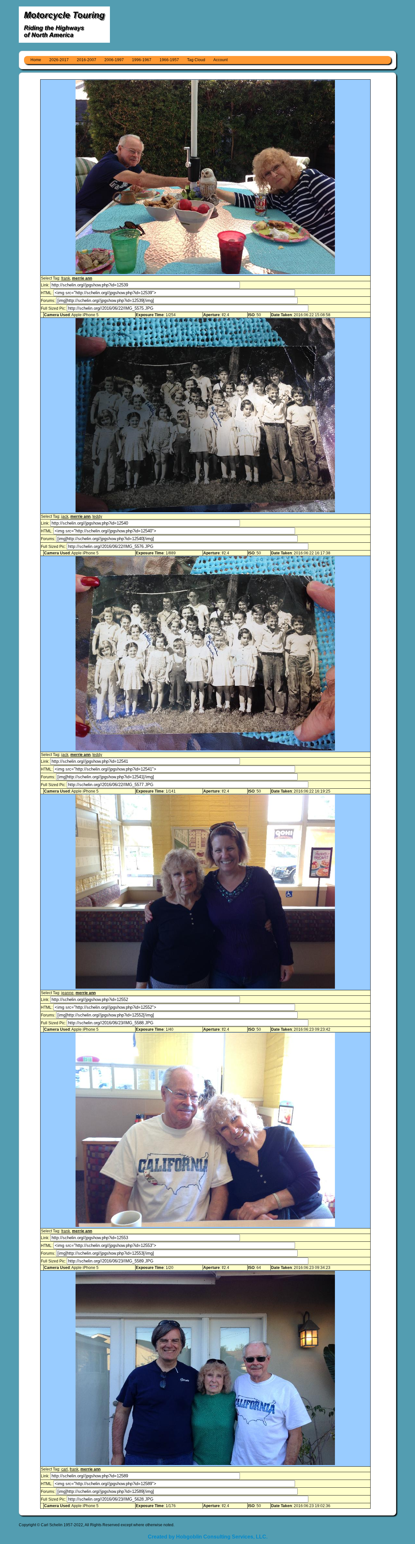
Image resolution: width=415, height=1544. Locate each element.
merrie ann (82, 278)
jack (64, 516)
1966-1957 (169, 60)
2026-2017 (59, 60)
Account (220, 60)
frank (65, 278)
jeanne (67, 993)
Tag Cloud (196, 60)
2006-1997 (114, 60)
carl (64, 1469)
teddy (97, 516)
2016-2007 (86, 60)
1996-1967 (141, 60)
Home (35, 60)
